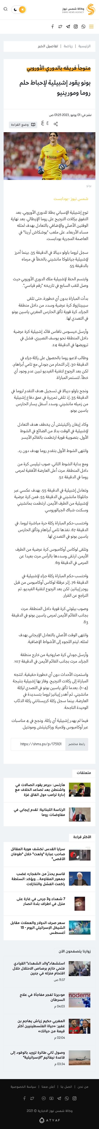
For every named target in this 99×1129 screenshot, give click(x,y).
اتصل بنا (66, 1087)
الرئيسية (84, 46)
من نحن (83, 1087)
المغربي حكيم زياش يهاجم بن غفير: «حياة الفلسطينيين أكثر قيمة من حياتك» (41, 1026)
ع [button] (47, 122)
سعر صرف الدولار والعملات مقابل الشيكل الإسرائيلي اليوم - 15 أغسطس (37, 928)
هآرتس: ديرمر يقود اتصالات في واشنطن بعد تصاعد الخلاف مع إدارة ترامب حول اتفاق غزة (40, 790)
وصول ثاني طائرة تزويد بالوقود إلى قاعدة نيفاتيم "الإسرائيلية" (37, 1055)
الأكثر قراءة (82, 837)
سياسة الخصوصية (23, 1087)
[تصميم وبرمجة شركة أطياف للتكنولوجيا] (49, 1120)
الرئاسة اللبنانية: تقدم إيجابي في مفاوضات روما (39, 812)
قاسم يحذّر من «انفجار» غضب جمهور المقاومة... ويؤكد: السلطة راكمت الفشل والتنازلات (38, 879)
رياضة (68, 46)
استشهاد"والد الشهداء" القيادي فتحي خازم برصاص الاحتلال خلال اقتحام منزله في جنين (38, 969)
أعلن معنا (48, 1087)
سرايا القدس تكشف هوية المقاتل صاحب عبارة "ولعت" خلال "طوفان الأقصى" (38, 854)
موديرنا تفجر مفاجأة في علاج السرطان (42, 997)
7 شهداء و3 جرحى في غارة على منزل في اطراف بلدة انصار (41, 901)
